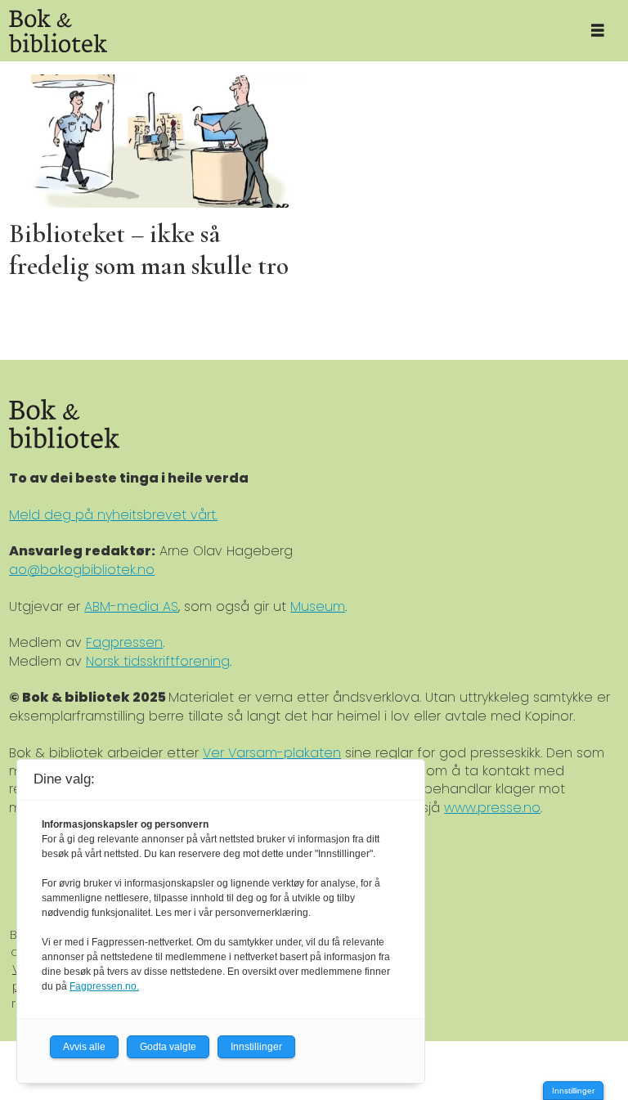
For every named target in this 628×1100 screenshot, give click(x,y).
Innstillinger (573, 1090)
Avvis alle (84, 1047)
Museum (317, 606)
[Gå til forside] (283, 30)
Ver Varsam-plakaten (272, 752)
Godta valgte (168, 1047)
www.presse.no (492, 807)
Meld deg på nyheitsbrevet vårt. (113, 514)
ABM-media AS (131, 606)
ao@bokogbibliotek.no (82, 569)
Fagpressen (124, 642)
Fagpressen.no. (104, 986)
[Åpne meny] (597, 31)
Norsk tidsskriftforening (158, 661)
